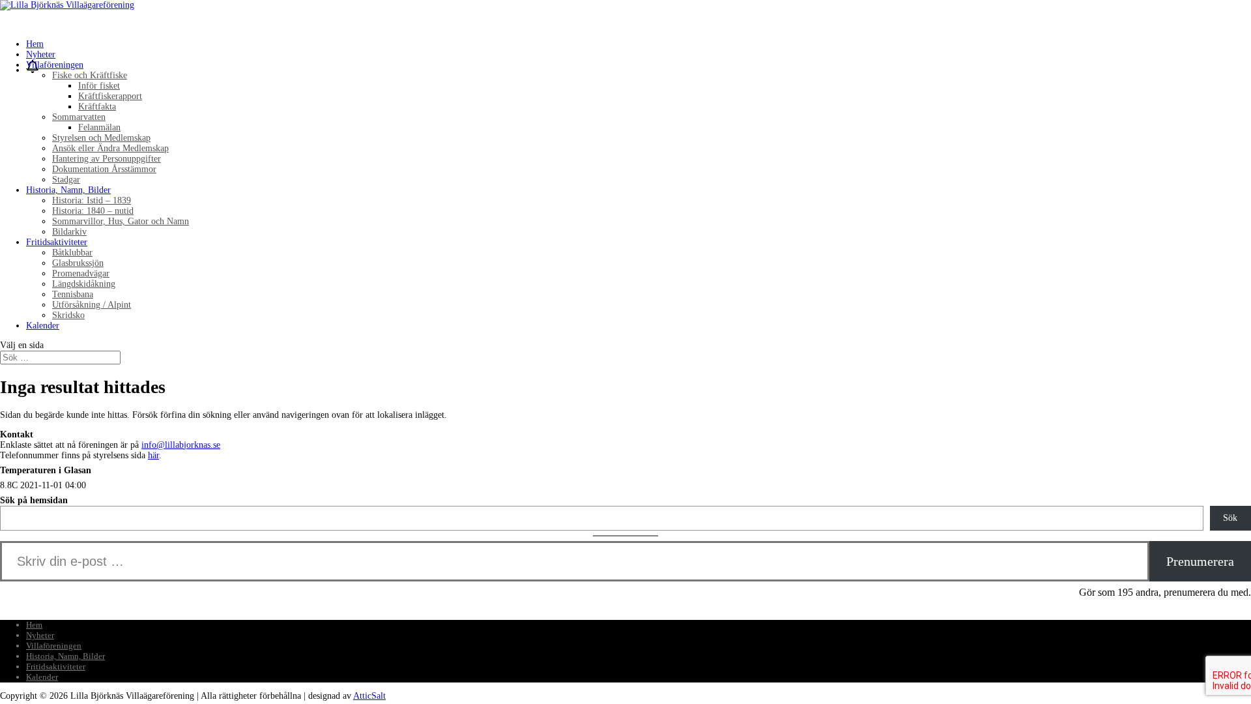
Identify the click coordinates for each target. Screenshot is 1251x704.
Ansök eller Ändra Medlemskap (110, 148)
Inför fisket (99, 86)
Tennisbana (72, 294)
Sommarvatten (79, 117)
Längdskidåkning (83, 284)
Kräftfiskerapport (110, 96)
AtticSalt (369, 696)
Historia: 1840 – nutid (93, 211)
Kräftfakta (97, 106)
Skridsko (68, 315)
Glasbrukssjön (78, 263)
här (153, 455)
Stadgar (66, 179)
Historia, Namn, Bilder (65, 656)
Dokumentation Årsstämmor (104, 169)
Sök (1230, 518)
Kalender (42, 325)
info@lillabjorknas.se (180, 445)
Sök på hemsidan (34, 500)
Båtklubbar (72, 252)
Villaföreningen (53, 646)
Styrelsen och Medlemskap (101, 138)
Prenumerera (1200, 561)
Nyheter (40, 635)
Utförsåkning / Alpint (91, 305)
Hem (34, 625)
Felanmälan (99, 127)
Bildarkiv (69, 232)
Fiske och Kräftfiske (89, 75)
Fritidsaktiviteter (55, 666)
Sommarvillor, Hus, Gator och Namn (120, 221)
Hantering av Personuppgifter (106, 159)
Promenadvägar (80, 273)
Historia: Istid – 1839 (91, 200)
